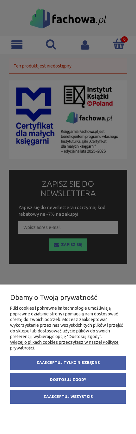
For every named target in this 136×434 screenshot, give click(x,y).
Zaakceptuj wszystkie (68, 397)
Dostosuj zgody (68, 380)
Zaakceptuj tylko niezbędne (68, 363)
